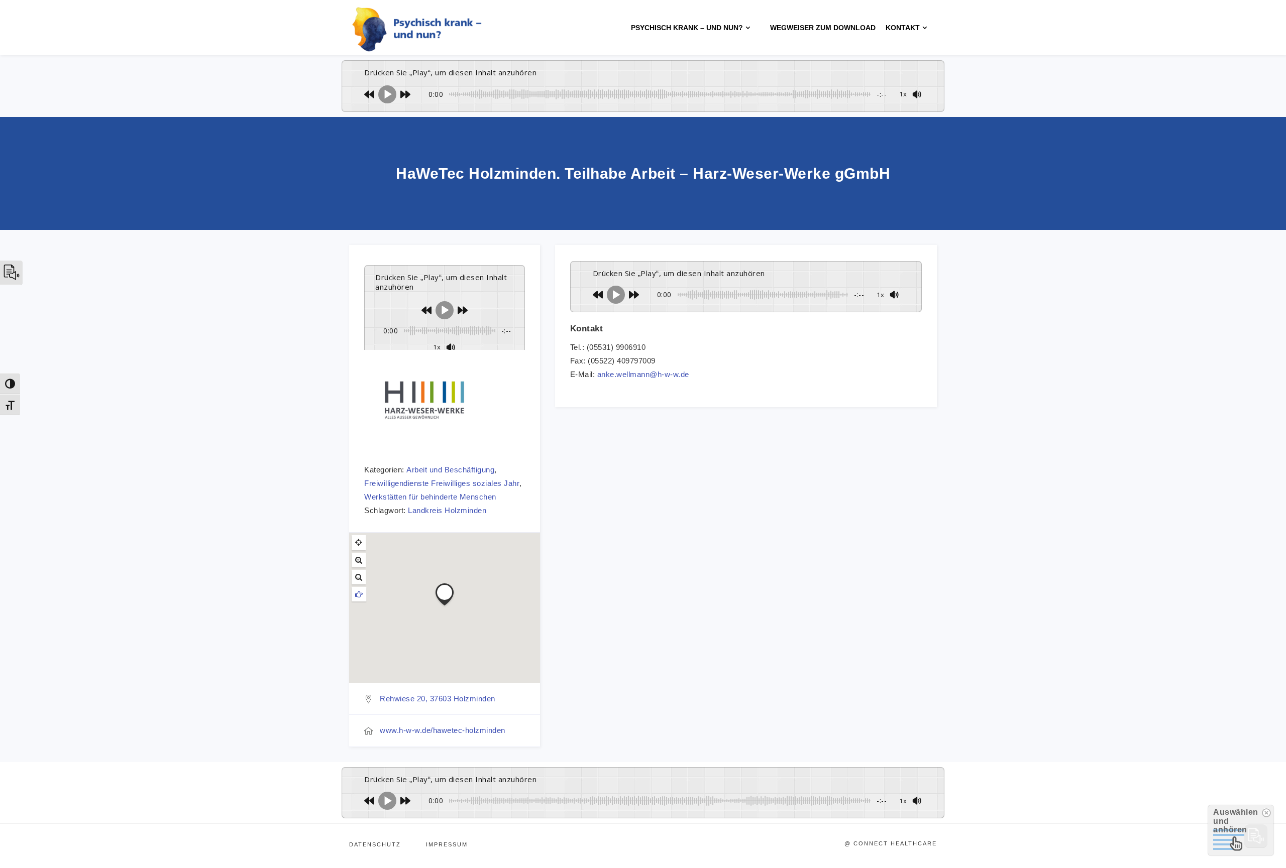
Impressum (447, 844)
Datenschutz (375, 844)
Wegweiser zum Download (823, 28)
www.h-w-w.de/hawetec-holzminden (442, 730)
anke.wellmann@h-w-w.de (643, 374)
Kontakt (903, 28)
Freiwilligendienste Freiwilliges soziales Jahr (441, 483)
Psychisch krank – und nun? (687, 28)
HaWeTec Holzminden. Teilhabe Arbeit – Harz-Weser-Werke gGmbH (643, 173)
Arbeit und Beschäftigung (450, 469)
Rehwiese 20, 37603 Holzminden (437, 698)
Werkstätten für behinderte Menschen (430, 496)
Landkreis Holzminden (447, 510)
